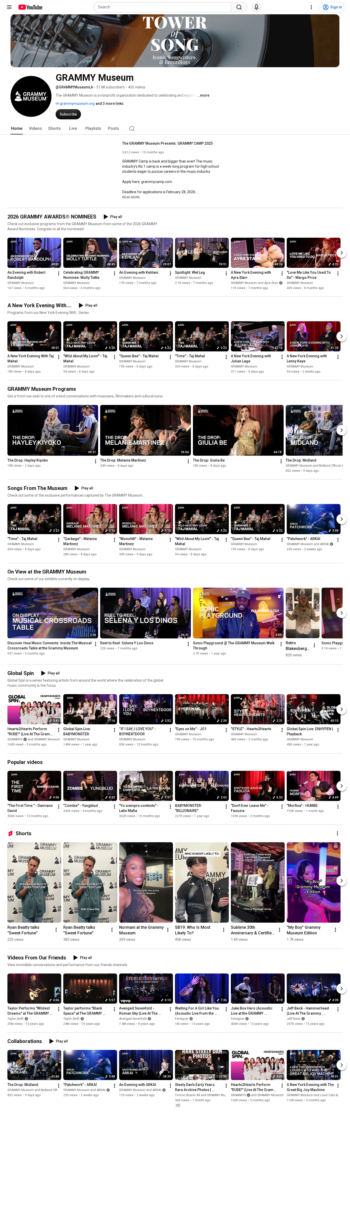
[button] (131, 197)
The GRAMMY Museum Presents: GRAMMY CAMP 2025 (167, 143)
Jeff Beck (293, 1019)
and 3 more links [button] (109, 103)
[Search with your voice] (256, 7)
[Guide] (9, 7)
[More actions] (59, 273)
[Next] (341, 253)
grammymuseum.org (77, 103)
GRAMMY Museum (20, 283)
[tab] (17, 128)
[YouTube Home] (30, 7)
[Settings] (311, 7)
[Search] (239, 7)
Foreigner (181, 1019)
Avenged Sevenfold (133, 1019)
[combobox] (164, 7)
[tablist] (175, 128)
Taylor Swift (15, 1019)
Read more (131, 197)
